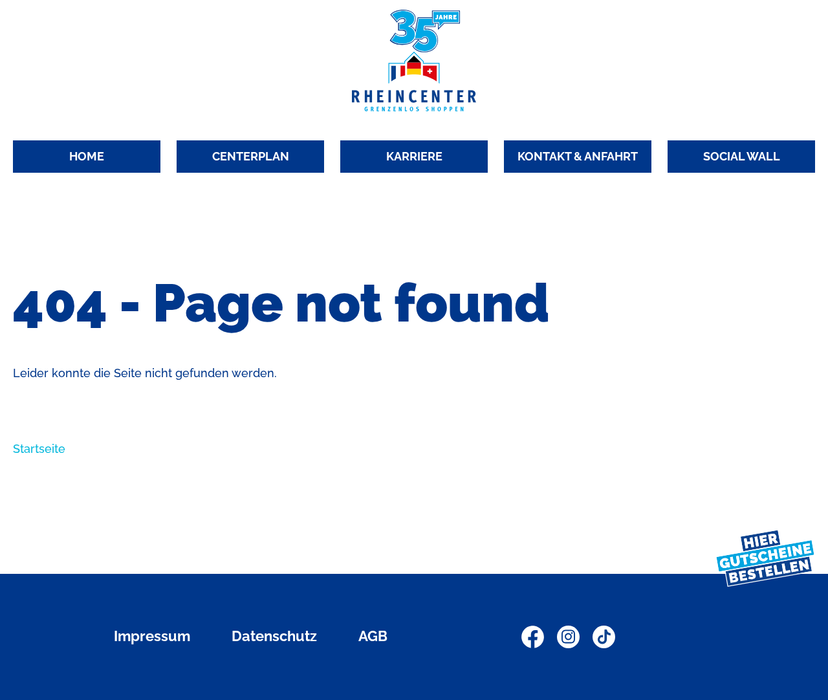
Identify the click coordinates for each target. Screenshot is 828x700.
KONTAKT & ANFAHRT (578, 156)
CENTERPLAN (250, 156)
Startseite (39, 448)
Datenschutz (274, 636)
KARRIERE (414, 156)
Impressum (152, 636)
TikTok (604, 637)
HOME (86, 156)
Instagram (568, 637)
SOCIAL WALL (741, 156)
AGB (372, 636)
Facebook (532, 637)
